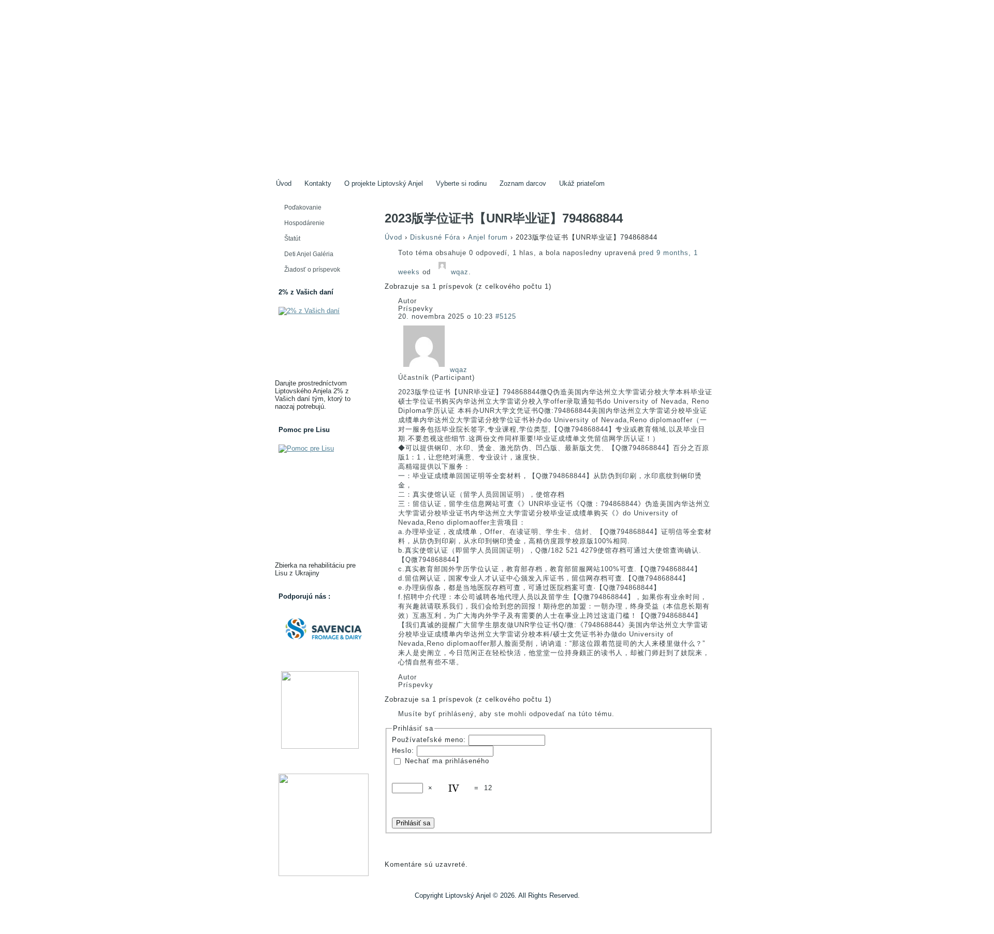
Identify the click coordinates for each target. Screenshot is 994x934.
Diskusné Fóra (435, 237)
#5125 (505, 316)
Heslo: (404, 750)
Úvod (393, 237)
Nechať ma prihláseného (447, 760)
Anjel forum (488, 237)
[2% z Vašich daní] (320, 341)
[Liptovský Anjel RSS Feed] (277, 909)
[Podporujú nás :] (320, 628)
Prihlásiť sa (413, 823)
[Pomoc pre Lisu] (320, 501)
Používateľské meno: (430, 739)
